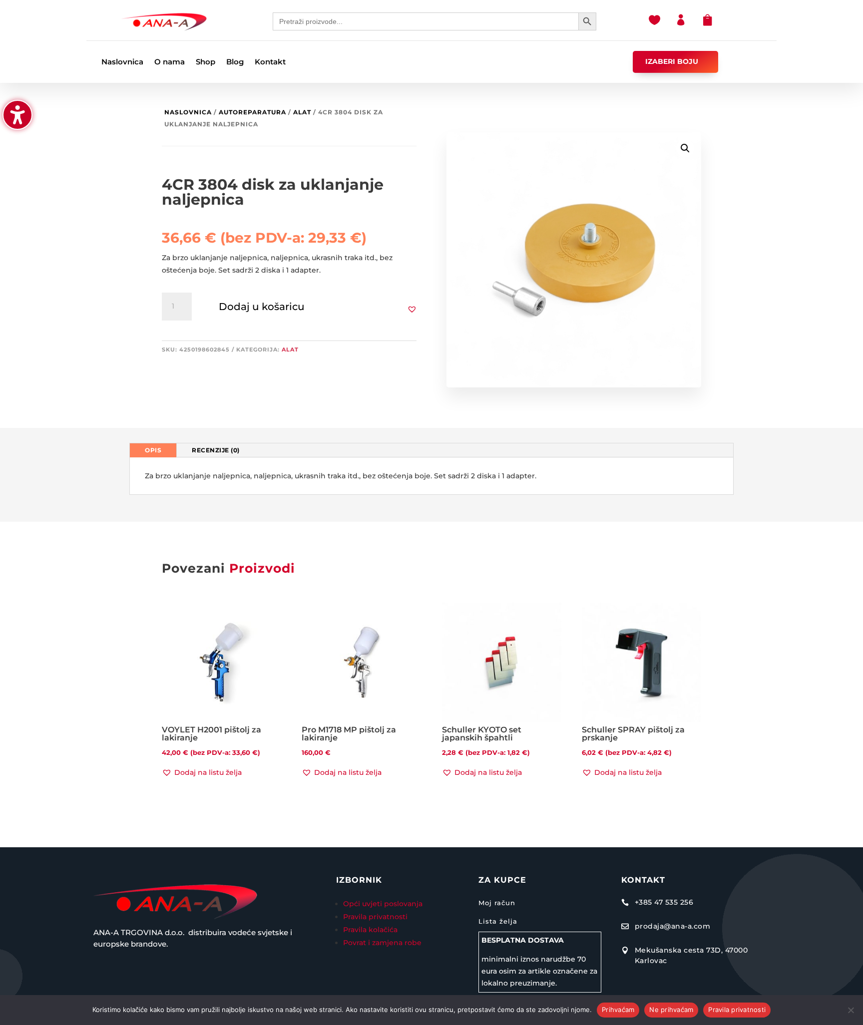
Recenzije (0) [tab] (216, 450)
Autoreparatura (252, 112)
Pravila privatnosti (375, 916)
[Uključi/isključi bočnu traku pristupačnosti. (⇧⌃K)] (17, 115)
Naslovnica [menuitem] (122, 62)
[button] (412, 309)
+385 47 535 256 (664, 902)
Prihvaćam (618, 1010)
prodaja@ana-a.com (673, 926)
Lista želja (497, 921)
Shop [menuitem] (205, 62)
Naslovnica (188, 112)
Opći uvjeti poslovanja (384, 903)
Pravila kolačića (370, 929)
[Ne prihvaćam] (851, 1010)
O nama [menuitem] (169, 62)
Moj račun (496, 903)
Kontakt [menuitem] (270, 62)
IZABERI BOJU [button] (671, 61)
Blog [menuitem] (235, 62)
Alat (302, 112)
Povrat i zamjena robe (382, 942)
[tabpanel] (431, 476)
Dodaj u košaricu (262, 307)
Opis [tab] (153, 450)
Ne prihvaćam (671, 1010)
